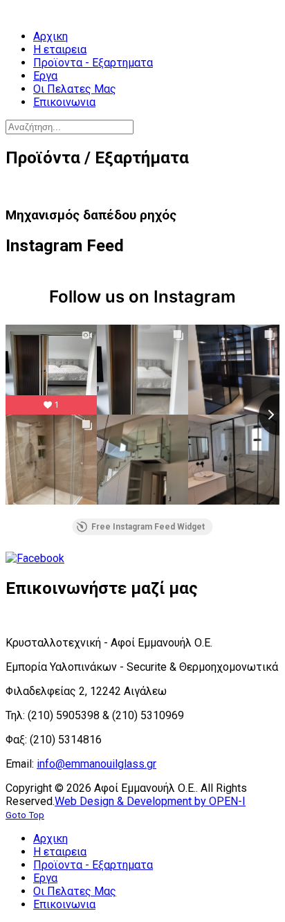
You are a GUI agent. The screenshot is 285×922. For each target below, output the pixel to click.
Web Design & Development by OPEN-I (150, 801)
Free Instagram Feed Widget (148, 527)
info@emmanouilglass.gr (96, 763)
